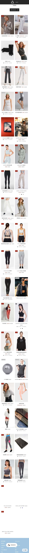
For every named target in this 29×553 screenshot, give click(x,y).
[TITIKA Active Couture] (12, 2)
